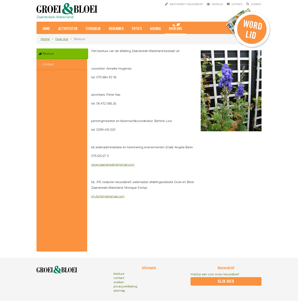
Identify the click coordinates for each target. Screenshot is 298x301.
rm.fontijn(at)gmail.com (107, 196)
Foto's (137, 29)
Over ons (175, 29)
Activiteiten (67, 29)
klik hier (226, 281)
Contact (48, 64)
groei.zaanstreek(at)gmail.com (112, 164)
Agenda (155, 29)
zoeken (119, 282)
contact (119, 278)
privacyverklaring (125, 286)
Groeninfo (116, 29)
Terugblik (93, 29)
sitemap (119, 291)
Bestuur (48, 53)
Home (46, 29)
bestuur (119, 274)
